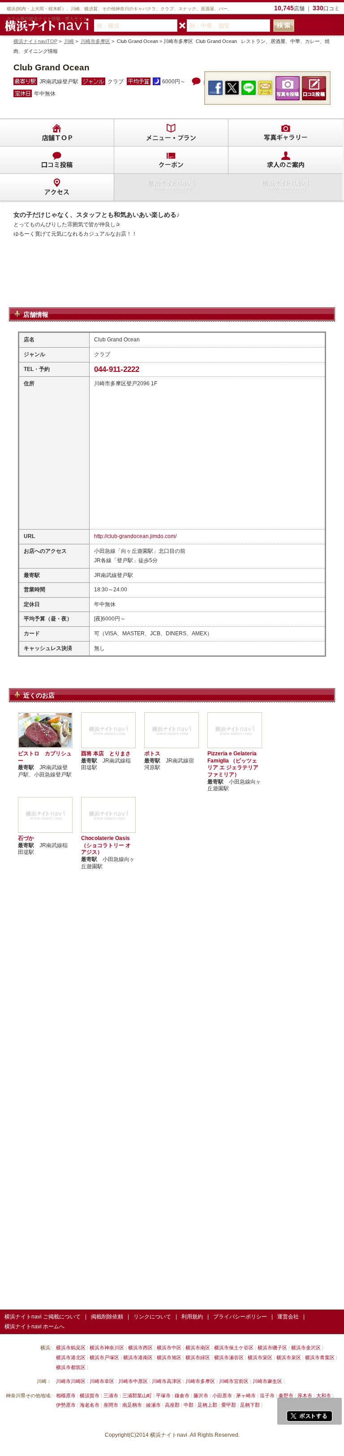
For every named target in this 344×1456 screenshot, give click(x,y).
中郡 (189, 1405)
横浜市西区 (140, 1347)
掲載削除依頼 (107, 1317)
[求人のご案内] (285, 159)
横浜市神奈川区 (107, 1347)
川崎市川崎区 (71, 1381)
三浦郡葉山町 (137, 1395)
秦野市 (286, 1395)
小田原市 (222, 1395)
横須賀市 (89, 1395)
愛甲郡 (228, 1405)
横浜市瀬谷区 (229, 1357)
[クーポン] (171, 159)
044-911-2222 (116, 369)
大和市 (323, 1395)
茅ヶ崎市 (246, 1395)
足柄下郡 (250, 1405)
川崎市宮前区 (234, 1381)
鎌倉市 (182, 1395)
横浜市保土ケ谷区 (234, 1347)
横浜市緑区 (197, 1357)
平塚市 (163, 1395)
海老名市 (89, 1405)
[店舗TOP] (57, 132)
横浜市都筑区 (71, 1367)
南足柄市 (132, 1405)
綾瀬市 (153, 1405)
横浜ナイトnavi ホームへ (34, 1326)
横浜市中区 (169, 1347)
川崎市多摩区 (95, 41)
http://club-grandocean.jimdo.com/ (135, 536)
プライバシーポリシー (240, 1317)
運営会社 (288, 1317)
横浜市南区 (197, 1347)
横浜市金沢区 (306, 1347)
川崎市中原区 (133, 1381)
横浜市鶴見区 (71, 1347)
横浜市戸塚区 (104, 1357)
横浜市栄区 (260, 1357)
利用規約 (192, 1317)
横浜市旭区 (169, 1357)
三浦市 (110, 1395)
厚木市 (304, 1395)
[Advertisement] (172, 284)
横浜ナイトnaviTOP (35, 41)
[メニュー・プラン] (171, 132)
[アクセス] (57, 187)
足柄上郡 (207, 1405)
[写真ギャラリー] (285, 132)
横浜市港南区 (138, 1357)
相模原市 (66, 1395)
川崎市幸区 (102, 1381)
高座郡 (172, 1405)
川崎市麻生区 (267, 1381)
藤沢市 (201, 1395)
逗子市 (267, 1395)
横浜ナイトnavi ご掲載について (42, 1317)
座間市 (110, 1405)
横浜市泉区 (288, 1357)
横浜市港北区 (71, 1357)
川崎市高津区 (166, 1381)
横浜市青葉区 (320, 1357)
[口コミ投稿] (57, 159)
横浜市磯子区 (272, 1347)
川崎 (69, 41)
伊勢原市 (66, 1405)
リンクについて (152, 1317)
